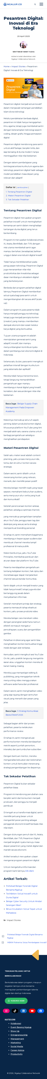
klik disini (29, 871)
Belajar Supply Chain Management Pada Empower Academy (21, 408)
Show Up (15, 1031)
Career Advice (17, 1050)
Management (17, 1039)
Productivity (17, 1054)
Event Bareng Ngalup (21, 1027)
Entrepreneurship (19, 1035)
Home (7, 66)
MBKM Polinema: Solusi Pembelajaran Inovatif (26, 942)
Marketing (16, 1043)
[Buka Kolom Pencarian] (35, 4)
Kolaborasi (16, 1023)
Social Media (17, 1046)
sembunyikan (22, 187)
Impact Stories (18, 66)
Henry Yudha (28, 52)
